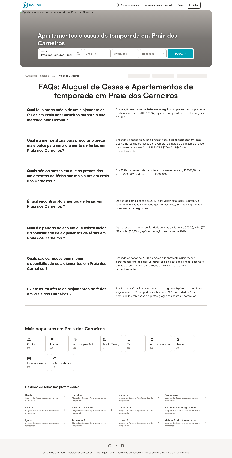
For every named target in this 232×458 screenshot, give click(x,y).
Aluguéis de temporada (37, 75)
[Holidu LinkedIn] (116, 446)
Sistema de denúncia (178, 452)
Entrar (181, 5)
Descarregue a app (130, 5)
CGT (112, 452)
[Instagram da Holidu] (110, 446)
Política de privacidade (129, 452)
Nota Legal (101, 452)
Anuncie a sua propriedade (159, 5)
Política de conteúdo (154, 452)
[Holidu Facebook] (122, 446)
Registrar (194, 5)
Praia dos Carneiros (68, 75)
